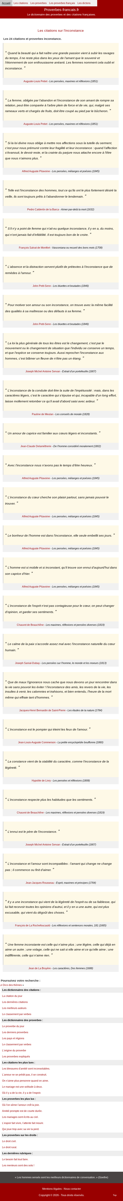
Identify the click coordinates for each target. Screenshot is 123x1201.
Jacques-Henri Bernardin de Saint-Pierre (42, 710)
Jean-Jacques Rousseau (40, 882)
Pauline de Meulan (42, 414)
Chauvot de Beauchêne (30, 625)
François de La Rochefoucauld (32, 925)
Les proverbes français (62, 3)
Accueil (6, 3)
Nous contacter (72, 1188)
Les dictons (84, 3)
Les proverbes (38, 3)
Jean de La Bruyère (40, 968)
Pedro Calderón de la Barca (43, 209)
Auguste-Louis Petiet (35, 81)
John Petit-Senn (42, 286)
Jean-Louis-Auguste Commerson (37, 742)
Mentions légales (52, 1188)
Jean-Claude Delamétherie (35, 446)
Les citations (21, 3)
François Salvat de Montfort (34, 247)
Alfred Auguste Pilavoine (36, 171)
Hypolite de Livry (41, 780)
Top (115, 1195)
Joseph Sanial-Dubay (27, 663)
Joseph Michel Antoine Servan (42, 371)
